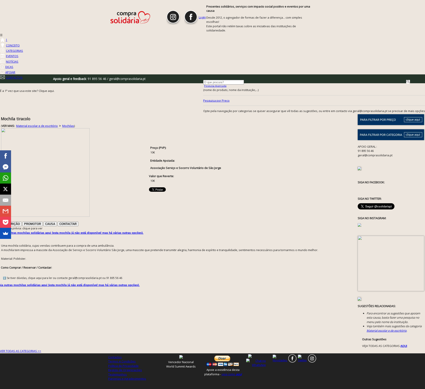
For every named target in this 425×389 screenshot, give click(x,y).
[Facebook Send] (5, 166)
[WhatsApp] (5, 178)
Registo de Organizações (125, 370)
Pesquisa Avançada (215, 85)
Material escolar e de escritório (37, 126)
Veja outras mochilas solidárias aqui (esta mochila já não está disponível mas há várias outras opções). (72, 232)
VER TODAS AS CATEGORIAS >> (20, 351)
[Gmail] (5, 211)
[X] (5, 189)
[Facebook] (5, 155)
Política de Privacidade (123, 366)
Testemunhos (117, 374)
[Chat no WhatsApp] (259, 363)
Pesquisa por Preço (216, 101)
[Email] (5, 200)
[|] (2, 40)
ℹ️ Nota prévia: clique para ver (21, 228)
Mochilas (68, 126)
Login (202, 17)
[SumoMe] (5, 233)
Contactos (115, 357)
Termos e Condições (122, 361)
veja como (232, 374)
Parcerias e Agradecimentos (127, 379)
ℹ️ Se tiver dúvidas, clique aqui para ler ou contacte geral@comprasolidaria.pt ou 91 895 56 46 (62, 278)
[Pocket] (5, 222)
